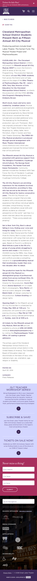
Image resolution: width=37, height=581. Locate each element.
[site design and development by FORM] (18, 577)
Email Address (7, 468)
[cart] (23, 11)
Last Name (6, 482)
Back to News (9, 19)
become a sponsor (25, 511)
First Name (6, 475)
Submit (10, 489)
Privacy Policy (7, 573)
